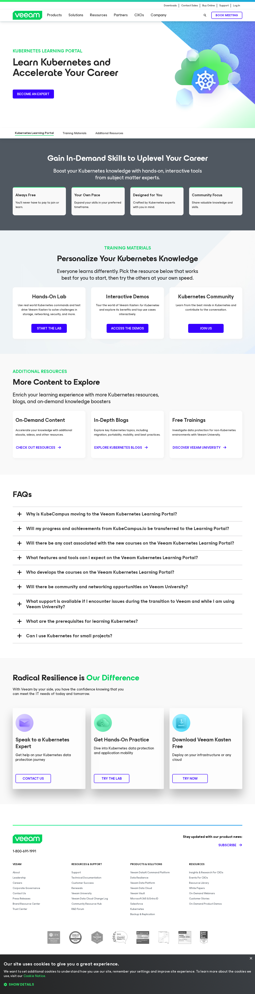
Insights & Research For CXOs (206, 872)
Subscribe (227, 845)
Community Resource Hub (86, 904)
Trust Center (20, 909)
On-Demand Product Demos (205, 904)
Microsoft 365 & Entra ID (144, 898)
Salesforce (136, 904)
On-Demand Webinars (202, 893)
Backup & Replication (142, 914)
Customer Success (82, 883)
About (16, 872)
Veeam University (81, 893)
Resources (98, 15)
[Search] (205, 15)
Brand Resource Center (26, 904)
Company (158, 15)
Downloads (170, 5)
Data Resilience (139, 878)
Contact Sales (189, 5)
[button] (127, 984)
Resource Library (199, 883)
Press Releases (21, 898)
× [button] (250, 958)
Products (54, 15)
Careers (17, 883)
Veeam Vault (137, 893)
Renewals (77, 888)
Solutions (76, 15)
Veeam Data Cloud (141, 888)
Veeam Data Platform (142, 883)
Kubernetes (137, 909)
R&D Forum (77, 909)
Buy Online (208, 5)
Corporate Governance (26, 888)
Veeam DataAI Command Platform (150, 872)
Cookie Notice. (35, 976)
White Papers (197, 888)
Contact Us (19, 893)
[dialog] (127, 974)
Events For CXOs (198, 878)
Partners (121, 15)
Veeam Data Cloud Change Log (89, 898)
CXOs (139, 15)
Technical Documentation (86, 878)
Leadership (19, 878)
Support (224, 5)
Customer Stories (199, 898)
